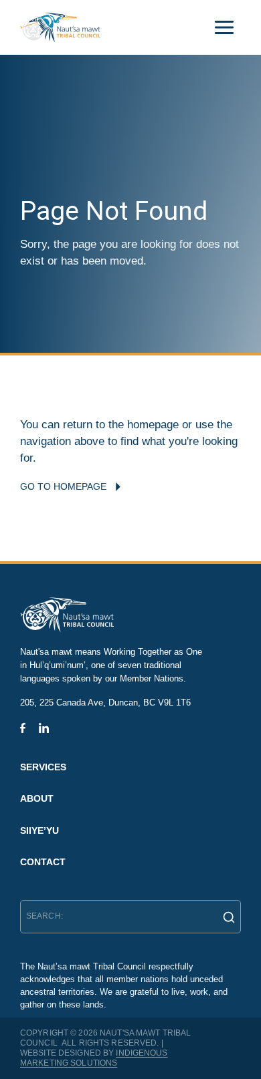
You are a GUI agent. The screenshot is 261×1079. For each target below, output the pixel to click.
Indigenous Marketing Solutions (94, 1058)
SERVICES (43, 767)
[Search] (225, 916)
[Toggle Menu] (224, 27)
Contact (43, 862)
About (37, 798)
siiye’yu (39, 830)
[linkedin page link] (44, 728)
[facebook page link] (22, 728)
